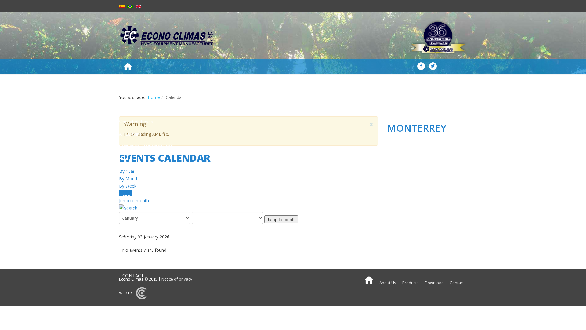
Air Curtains (130, 134)
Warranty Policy (134, 222)
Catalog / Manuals (137, 249)
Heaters (127, 158)
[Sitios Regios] (141, 293)
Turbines (127, 171)
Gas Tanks (129, 183)
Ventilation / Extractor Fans (145, 146)
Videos (125, 262)
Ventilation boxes (136, 122)
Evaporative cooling (138, 109)
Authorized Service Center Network (153, 210)
